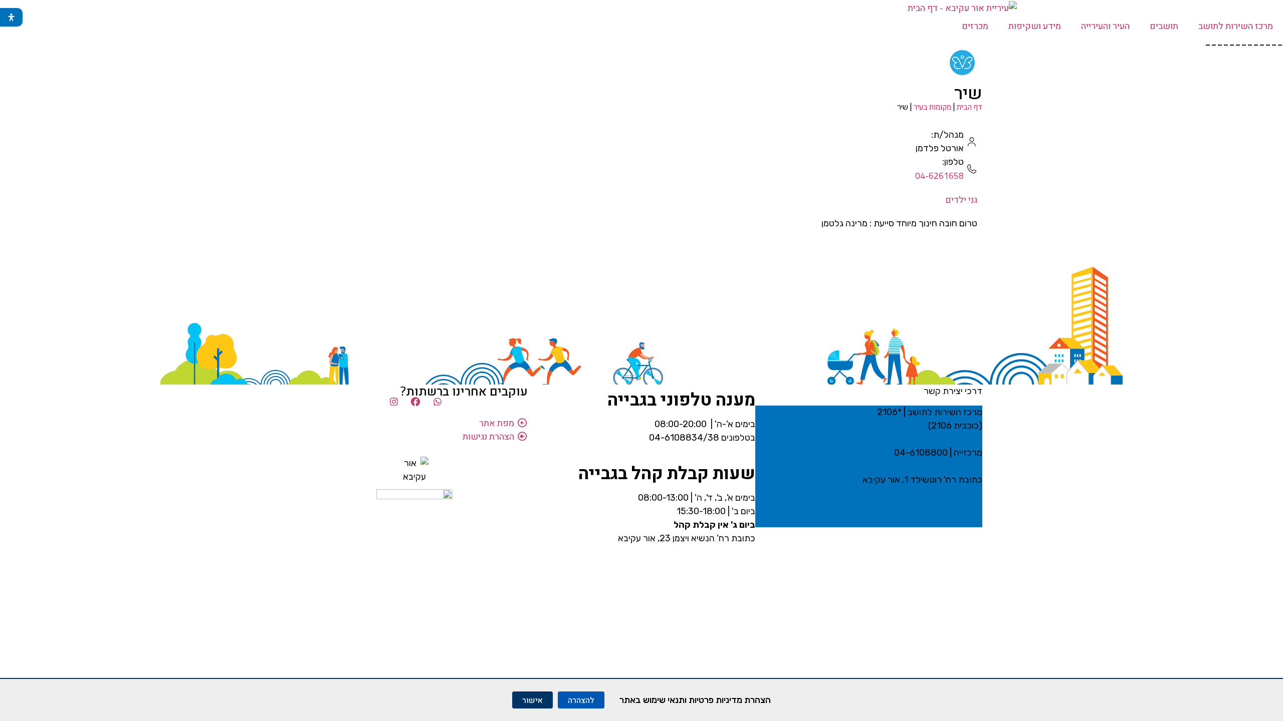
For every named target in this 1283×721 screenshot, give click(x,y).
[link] (962, 65)
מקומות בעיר (932, 107)
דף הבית (969, 107)
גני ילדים (961, 199)
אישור (532, 699)
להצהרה (581, 699)
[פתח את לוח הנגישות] (11, 17)
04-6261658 (939, 175)
